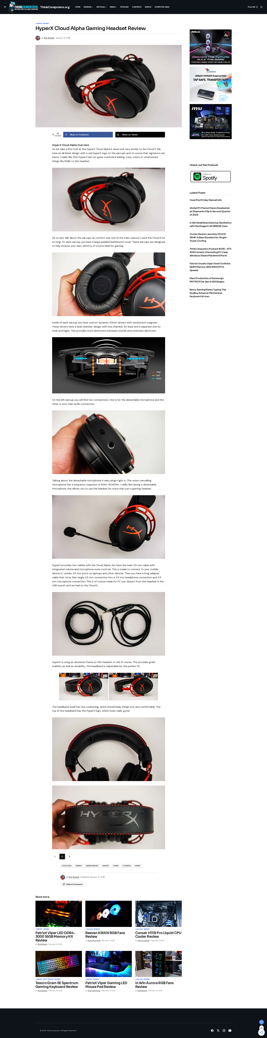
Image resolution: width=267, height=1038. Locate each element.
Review (137, 866)
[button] (5, 7)
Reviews (46, 23)
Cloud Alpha (66, 866)
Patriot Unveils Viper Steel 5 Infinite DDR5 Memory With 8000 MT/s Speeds (210, 267)
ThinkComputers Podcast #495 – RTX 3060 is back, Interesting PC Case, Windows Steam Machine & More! (210, 252)
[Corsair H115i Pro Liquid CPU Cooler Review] (158, 914)
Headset (106, 866)
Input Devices (48, 979)
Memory (39, 929)
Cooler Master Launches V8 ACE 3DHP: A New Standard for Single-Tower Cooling (208, 237)
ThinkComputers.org (55, 7)
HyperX (115, 866)
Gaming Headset (92, 866)
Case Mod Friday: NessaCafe (206, 200)
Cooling (89, 929)
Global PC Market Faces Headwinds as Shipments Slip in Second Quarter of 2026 (210, 211)
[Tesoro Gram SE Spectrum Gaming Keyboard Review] (58, 964)
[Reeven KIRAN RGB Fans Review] (108, 914)
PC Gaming (127, 866)
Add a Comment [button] (74, 884)
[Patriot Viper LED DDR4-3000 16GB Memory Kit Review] (58, 914)
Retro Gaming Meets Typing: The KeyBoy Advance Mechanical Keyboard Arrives (208, 293)
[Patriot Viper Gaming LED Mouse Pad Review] (108, 964)
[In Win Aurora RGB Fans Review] (158, 964)
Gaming (39, 23)
